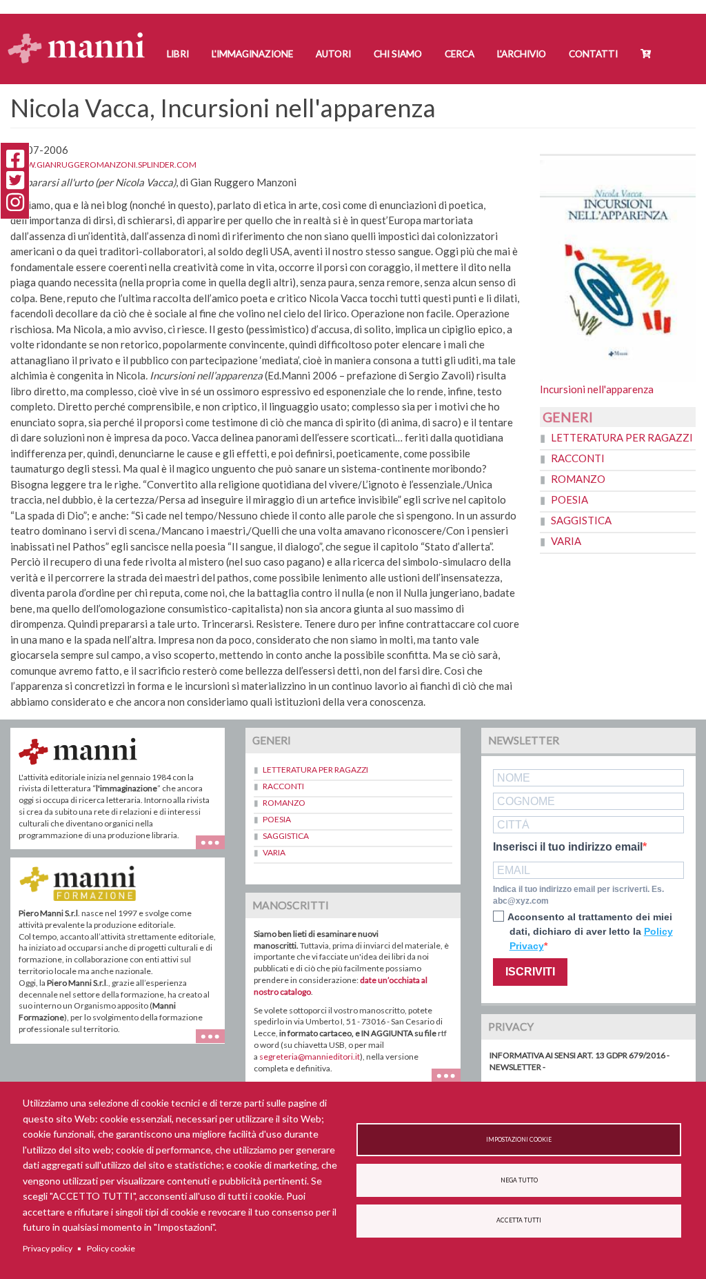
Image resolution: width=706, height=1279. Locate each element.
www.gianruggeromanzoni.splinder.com (103, 164)
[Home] (82, 35)
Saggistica (581, 520)
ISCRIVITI (530, 972)
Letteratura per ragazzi (622, 437)
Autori (333, 53)
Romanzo (578, 479)
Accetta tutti (518, 1220)
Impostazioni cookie (519, 1139)
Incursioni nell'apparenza (597, 389)
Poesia (569, 499)
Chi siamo (398, 53)
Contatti (593, 53)
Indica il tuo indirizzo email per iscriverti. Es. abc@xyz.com (578, 895)
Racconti (578, 458)
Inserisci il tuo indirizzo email (568, 847)
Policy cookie (111, 1248)
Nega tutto (519, 1180)
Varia (566, 541)
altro (215, 1043)
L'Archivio (521, 53)
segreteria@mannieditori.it (309, 1056)
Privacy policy (47, 1248)
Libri (178, 53)
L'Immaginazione (252, 53)
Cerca (459, 53)
